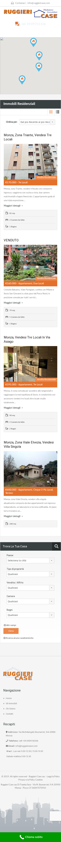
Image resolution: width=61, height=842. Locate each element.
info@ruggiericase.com (38, 3)
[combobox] (37, 122)
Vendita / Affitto (15, 582)
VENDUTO (11, 240)
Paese (10, 555)
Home (9, 698)
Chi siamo (10, 708)
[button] (42, 60)
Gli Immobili (11, 703)
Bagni (10, 610)
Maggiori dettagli (12, 206)
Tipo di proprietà (15, 569)
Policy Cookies (36, 780)
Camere (11, 596)
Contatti (9, 714)
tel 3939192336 (34, 24)
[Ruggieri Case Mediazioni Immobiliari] (30, 14)
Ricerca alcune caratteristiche (19, 638)
